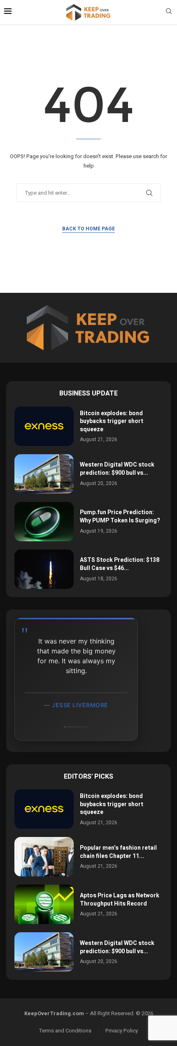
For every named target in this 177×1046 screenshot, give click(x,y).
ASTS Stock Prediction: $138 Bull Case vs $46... (119, 564)
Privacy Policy (121, 1031)
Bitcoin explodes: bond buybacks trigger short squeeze (111, 421)
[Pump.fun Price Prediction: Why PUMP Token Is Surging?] (44, 521)
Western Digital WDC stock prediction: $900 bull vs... (117, 468)
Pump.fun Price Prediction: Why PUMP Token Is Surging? (120, 516)
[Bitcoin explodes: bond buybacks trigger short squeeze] (44, 426)
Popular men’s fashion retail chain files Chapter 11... (118, 852)
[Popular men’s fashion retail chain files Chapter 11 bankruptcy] (44, 856)
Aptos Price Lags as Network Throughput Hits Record (119, 899)
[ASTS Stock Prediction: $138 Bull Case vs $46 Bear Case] (44, 569)
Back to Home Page (88, 228)
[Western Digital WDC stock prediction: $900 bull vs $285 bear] (44, 474)
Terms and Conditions (65, 1031)
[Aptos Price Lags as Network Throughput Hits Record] (44, 904)
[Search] (169, 12)
